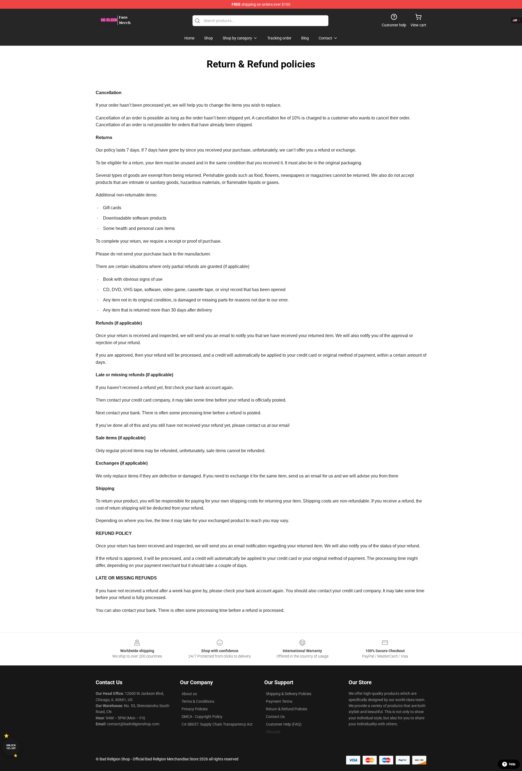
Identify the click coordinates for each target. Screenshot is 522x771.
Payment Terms (279, 701)
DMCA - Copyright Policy (202, 716)
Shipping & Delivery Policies (288, 694)
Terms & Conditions (198, 701)
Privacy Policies (195, 709)
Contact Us (275, 716)
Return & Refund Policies (286, 709)
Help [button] (512, 764)
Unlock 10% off (11, 747)
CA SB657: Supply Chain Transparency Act (217, 724)
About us (189, 694)
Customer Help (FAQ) (284, 724)
